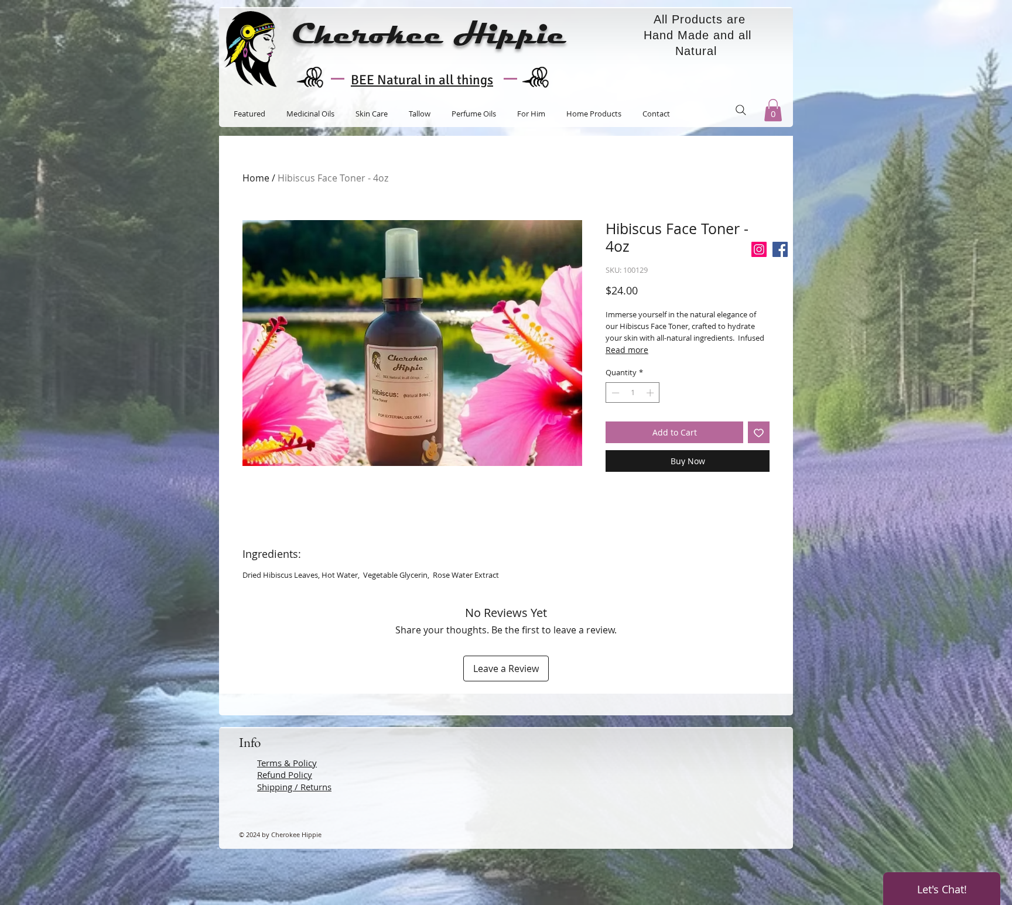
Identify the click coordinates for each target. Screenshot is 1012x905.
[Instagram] (759, 249)
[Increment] (651, 393)
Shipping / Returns (294, 787)
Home (255, 178)
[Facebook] (780, 249)
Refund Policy (284, 774)
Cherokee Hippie (429, 34)
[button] (773, 110)
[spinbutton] (632, 393)
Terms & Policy (287, 763)
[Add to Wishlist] (759, 432)
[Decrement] (614, 393)
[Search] (741, 110)
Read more (627, 349)
